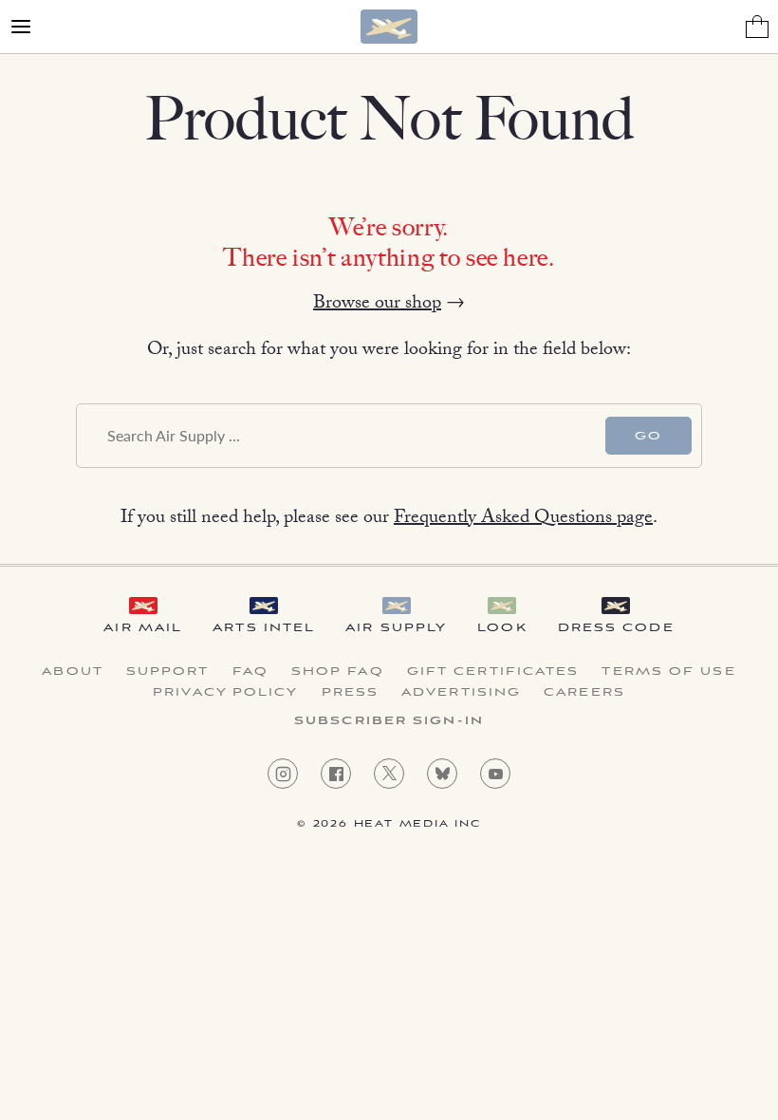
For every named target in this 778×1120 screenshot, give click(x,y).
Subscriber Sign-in (389, 721)
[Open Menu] (20, 26)
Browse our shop (377, 305)
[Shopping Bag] (757, 26)
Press (351, 693)
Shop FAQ (337, 672)
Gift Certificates (493, 672)
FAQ (250, 672)
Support (168, 672)
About (72, 672)
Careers (584, 693)
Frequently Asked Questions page (523, 519)
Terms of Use (668, 672)
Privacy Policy (225, 693)
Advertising (461, 693)
